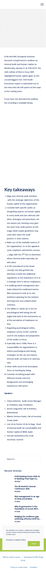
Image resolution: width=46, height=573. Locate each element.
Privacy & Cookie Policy (19, 567)
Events (6, 11)
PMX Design (39, 557)
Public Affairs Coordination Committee (22, 16)
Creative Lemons (14, 557)
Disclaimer (33, 567)
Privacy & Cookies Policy (16, 540)
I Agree (33, 544)
